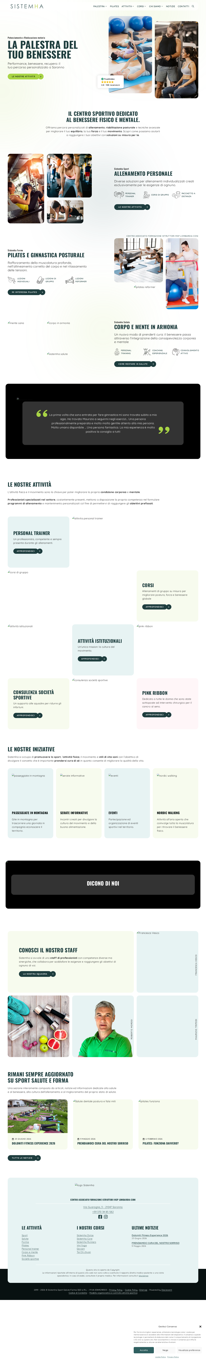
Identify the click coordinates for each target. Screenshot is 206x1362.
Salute (25, 1238)
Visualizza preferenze (189, 1350)
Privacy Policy (173, 1357)
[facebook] (100, 1217)
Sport (25, 1235)
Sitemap (143, 1290)
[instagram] (106, 1217)
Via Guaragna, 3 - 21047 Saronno (103, 1207)
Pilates (114, 6)
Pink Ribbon (28, 1255)
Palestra (99, 6)
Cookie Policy (131, 1290)
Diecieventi (166, 1290)
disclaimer (143, 1275)
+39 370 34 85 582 (103, 1211)
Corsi (140, 6)
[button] (200, 1326)
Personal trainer (30, 1248)
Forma (25, 1242)
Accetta (144, 1350)
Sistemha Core (84, 1238)
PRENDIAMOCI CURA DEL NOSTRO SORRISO (102, 1143)
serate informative (74, 812)
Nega (165, 1350)
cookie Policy (160, 1357)
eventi (113, 812)
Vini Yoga (82, 1245)
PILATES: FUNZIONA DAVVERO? (161, 1143)
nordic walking (168, 812)
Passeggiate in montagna (30, 812)
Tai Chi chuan (84, 1252)
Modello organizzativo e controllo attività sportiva (113, 1293)
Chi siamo (155, 6)
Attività (127, 6)
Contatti (183, 6)
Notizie (170, 6)
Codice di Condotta (78, 1293)
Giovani (81, 1248)
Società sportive (30, 1258)
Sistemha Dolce (85, 1235)
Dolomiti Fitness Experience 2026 (33, 1143)
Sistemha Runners (86, 1242)
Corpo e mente (30, 1252)
